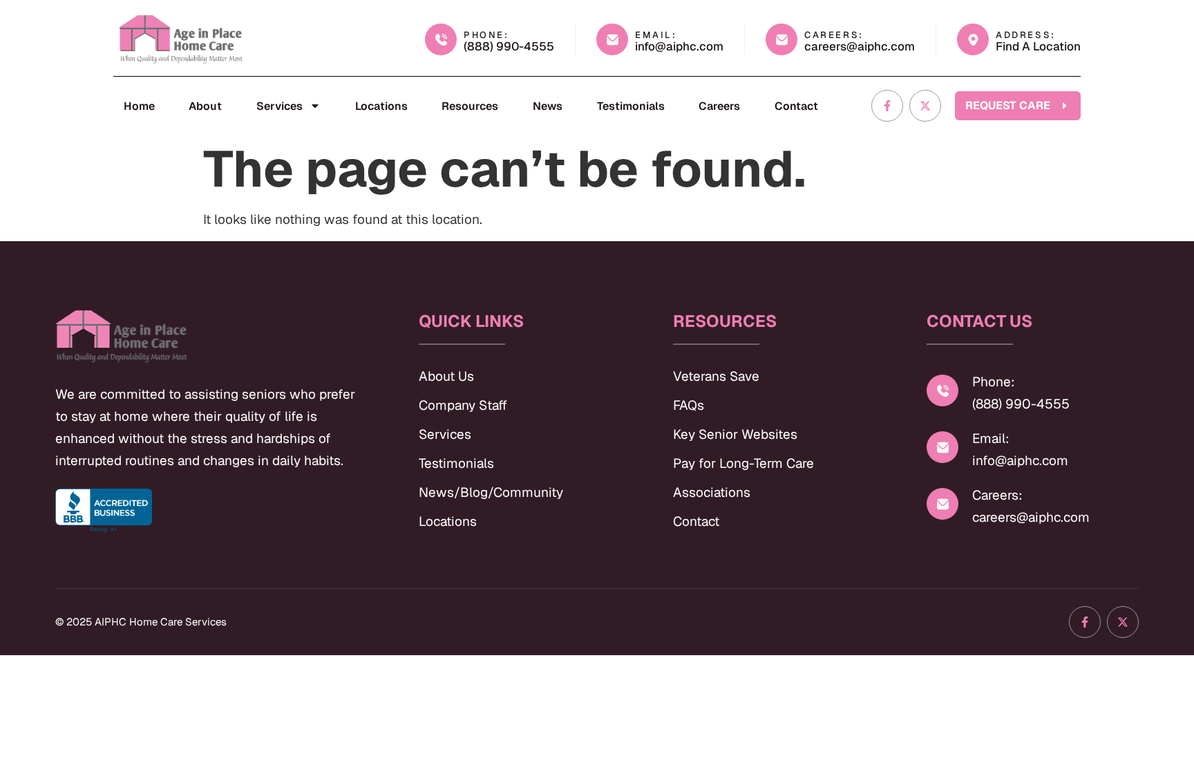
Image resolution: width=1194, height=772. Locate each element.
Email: (991, 438)
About (205, 106)
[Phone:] (942, 390)
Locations (381, 106)
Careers (719, 106)
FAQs (688, 405)
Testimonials (631, 106)
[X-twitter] (925, 106)
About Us (446, 376)
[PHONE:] (441, 39)
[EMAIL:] (612, 39)
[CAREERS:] (781, 39)
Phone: (993, 381)
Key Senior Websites (735, 434)
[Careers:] (942, 504)
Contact (796, 106)
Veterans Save (716, 376)
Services (279, 106)
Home (139, 106)
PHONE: (486, 35)
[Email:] (942, 447)
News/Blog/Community (491, 492)
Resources (470, 106)
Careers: (997, 495)
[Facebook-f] (887, 106)
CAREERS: (834, 35)
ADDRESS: (1026, 35)
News (547, 106)
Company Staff (463, 405)
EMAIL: (656, 35)
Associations (711, 492)
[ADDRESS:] (973, 39)
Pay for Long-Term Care (743, 463)
